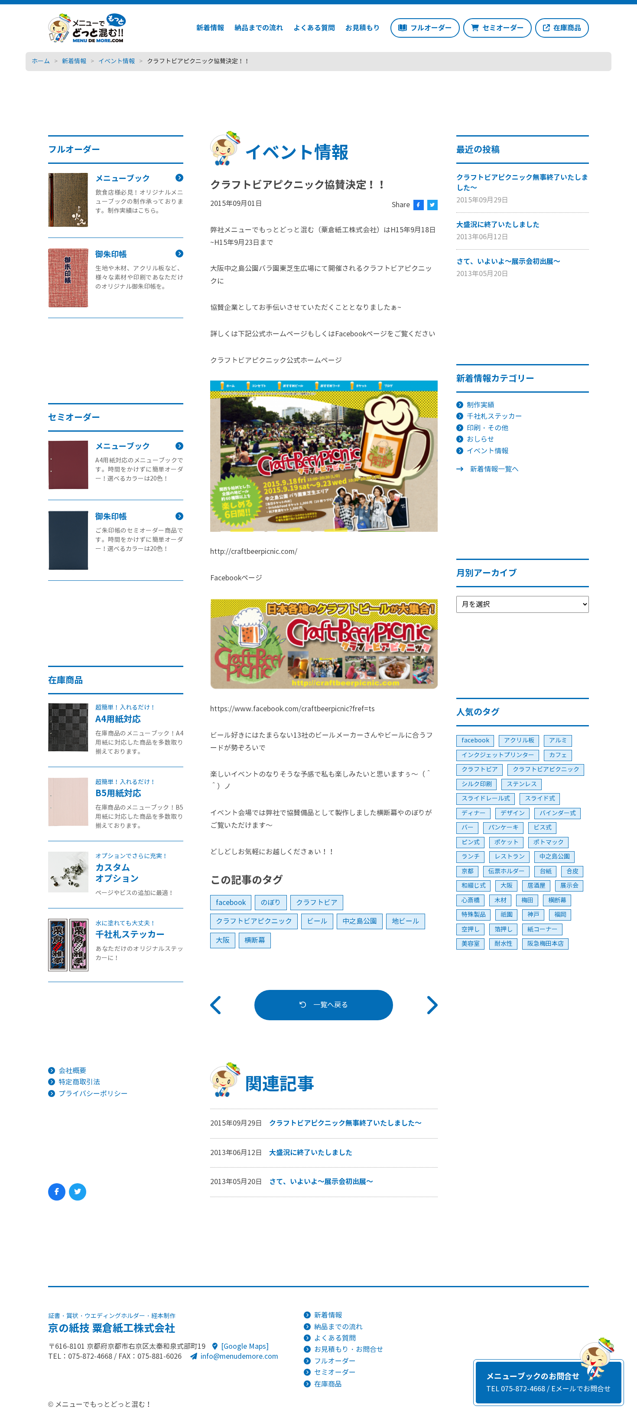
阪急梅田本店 (545, 943)
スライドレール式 (486, 798)
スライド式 (540, 798)
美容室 (471, 943)
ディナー (474, 813)
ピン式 (471, 842)
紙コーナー (542, 929)
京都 (468, 871)
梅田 (527, 900)
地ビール (405, 921)
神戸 (533, 914)
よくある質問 (314, 28)
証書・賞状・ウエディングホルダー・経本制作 (112, 1323)
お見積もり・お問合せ (349, 1349)
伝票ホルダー (506, 871)
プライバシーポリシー (93, 1094)
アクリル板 (519, 740)
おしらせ (480, 439)
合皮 (572, 871)
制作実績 (480, 405)
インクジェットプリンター (498, 755)
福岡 (560, 914)
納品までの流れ (258, 28)
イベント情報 (487, 451)
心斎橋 (471, 900)
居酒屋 (536, 885)
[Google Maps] (245, 1346)
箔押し (503, 929)
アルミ (558, 740)
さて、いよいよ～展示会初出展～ (321, 1181)
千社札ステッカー (494, 416)
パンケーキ (503, 827)
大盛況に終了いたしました (310, 1152)
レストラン (509, 856)
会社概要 (72, 1071)
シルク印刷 (477, 784)
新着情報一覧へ (494, 469)
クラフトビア (317, 902)
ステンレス (522, 784)
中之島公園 (359, 921)
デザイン (512, 813)
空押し (471, 929)
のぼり (270, 902)
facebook (231, 902)
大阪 (223, 940)
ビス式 (542, 827)
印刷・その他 (487, 428)
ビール (317, 921)
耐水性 (503, 943)
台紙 (546, 871)
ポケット (506, 842)
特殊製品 (474, 914)
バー (468, 827)
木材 (500, 900)
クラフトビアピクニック (254, 921)
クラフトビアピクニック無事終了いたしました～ (345, 1123)
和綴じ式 (474, 885)
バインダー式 (558, 813)
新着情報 (210, 28)
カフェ (558, 755)
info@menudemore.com (239, 1356)
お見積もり (362, 28)
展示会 (569, 885)
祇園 (506, 914)
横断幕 (254, 940)
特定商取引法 (79, 1082)
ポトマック (548, 842)
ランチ (471, 856)
